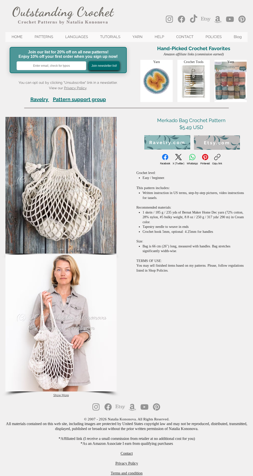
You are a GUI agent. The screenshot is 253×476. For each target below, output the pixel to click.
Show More (61, 395)
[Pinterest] (242, 19)
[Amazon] (218, 19)
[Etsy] (206, 19)
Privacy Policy (75, 88)
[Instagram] (169, 19)
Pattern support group (79, 99)
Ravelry (39, 99)
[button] (61, 185)
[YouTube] (230, 19)
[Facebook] (181, 19)
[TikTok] (193, 19)
